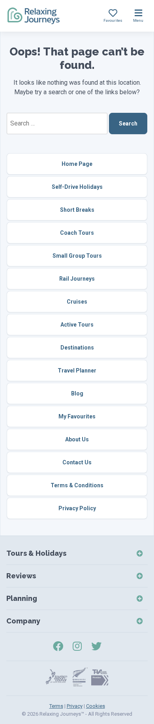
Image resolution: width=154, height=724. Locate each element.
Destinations (77, 347)
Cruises (77, 301)
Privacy (75, 706)
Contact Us (77, 462)
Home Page (77, 164)
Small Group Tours (77, 256)
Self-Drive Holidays (77, 187)
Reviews (21, 576)
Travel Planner (77, 370)
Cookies (95, 706)
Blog (77, 393)
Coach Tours (77, 233)
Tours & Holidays (36, 553)
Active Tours (77, 324)
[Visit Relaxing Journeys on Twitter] (96, 646)
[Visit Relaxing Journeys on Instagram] (77, 646)
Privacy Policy (77, 508)
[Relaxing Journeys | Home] (33, 16)
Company (23, 621)
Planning (21, 598)
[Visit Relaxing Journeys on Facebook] (58, 646)
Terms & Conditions (77, 485)
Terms (56, 706)
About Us (77, 439)
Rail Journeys (77, 279)
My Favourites (77, 416)
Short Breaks (77, 210)
